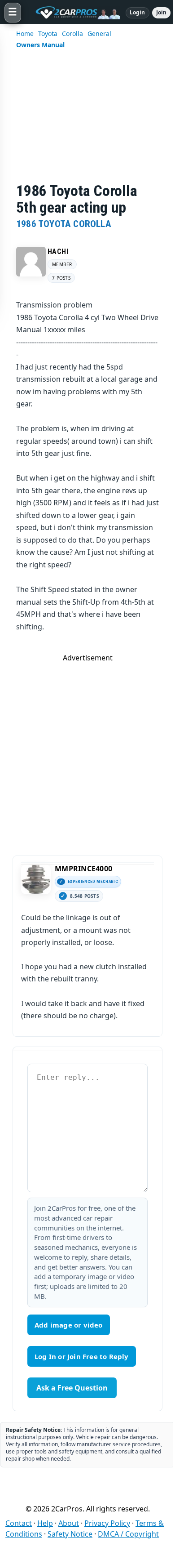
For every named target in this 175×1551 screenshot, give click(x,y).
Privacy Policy (107, 1523)
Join (161, 12)
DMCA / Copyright (128, 1534)
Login (137, 12)
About (68, 1523)
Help (45, 1523)
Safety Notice (70, 1534)
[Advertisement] (87, 122)
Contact (18, 1523)
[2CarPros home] (73, 12)
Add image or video (69, 1324)
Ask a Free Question (72, 1388)
